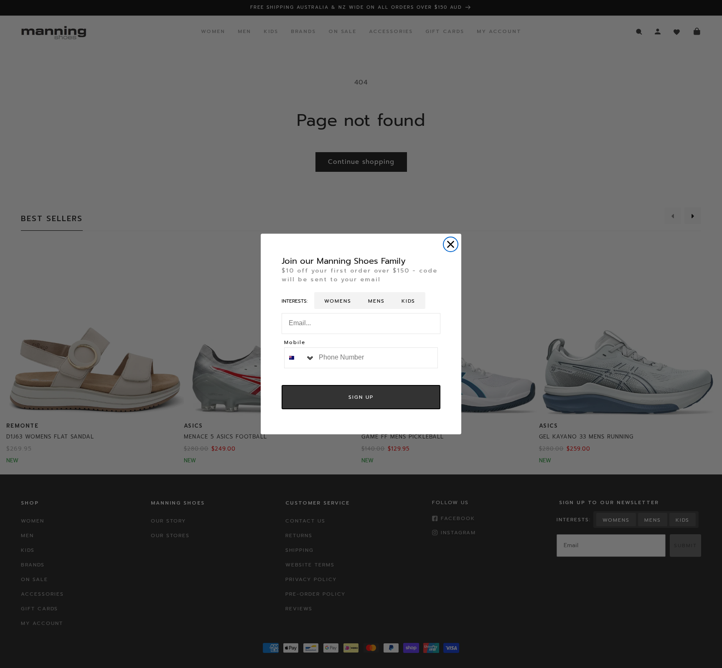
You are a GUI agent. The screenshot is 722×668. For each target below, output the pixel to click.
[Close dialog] (450, 244)
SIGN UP (361, 397)
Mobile (294, 343)
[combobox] (300, 358)
